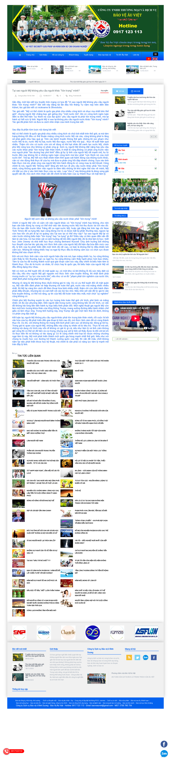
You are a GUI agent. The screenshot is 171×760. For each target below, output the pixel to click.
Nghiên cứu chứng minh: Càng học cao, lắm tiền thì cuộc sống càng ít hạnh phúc (43, 493)
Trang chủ (30, 55)
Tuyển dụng (88, 55)
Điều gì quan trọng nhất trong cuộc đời (43, 411)
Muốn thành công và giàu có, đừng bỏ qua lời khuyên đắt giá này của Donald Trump (91, 393)
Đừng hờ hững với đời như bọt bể (40, 501)
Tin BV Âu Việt (122, 55)
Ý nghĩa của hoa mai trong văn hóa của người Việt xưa (35, 655)
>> (42, 69)
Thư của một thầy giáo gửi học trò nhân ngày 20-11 (76, 82)
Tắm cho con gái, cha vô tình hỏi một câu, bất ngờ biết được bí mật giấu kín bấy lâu (42, 393)
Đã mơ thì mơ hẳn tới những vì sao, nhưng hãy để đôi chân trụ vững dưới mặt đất (42, 403)
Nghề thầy (79, 371)
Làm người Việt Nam (35, 441)
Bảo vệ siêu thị (36, 703)
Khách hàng (74, 55)
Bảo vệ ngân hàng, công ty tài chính (55, 703)
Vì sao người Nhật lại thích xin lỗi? (41, 540)
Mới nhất (137, 91)
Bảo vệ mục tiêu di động (144, 703)
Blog (70, 96)
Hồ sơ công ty (58, 55)
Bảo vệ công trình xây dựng (78, 703)
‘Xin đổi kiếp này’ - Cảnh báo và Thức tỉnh (43, 381)
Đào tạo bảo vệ (104, 55)
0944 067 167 (119, 154)
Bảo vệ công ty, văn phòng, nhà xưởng (109, 67)
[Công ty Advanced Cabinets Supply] (141, 632)
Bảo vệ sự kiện (32, 66)
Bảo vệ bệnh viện (95, 703)
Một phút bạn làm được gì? (86, 401)
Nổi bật (121, 91)
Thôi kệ (78, 491)
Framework (77, 96)
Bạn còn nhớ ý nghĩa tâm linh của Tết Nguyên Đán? (130, 254)
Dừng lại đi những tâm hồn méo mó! (41, 610)
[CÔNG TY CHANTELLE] (44, 632)
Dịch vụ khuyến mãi (49, 700)
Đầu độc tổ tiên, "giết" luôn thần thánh (43, 590)
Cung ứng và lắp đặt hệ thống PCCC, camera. (90, 700)
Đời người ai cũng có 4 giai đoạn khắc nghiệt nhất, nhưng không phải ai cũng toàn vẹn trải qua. (43, 602)
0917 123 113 (119, 172)
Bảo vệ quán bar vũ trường (112, 703)
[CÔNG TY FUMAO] (93, 632)
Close (14, 53)
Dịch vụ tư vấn (112, 700)
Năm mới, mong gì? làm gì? (86, 580)
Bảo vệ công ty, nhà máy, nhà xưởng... (28, 700)
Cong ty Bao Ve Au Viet (26, 96)
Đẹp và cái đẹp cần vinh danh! (39, 510)
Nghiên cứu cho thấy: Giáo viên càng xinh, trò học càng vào (140, 124)
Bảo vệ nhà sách (128, 703)
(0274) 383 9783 (120, 163)
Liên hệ (136, 55)
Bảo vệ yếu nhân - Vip (65, 700)
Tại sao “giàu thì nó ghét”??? (38, 560)
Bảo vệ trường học (22, 703)
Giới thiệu (43, 55)
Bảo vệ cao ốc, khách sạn (140, 700)
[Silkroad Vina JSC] (19, 632)
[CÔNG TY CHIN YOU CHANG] (68, 632)
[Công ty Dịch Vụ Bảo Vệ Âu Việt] (85, 28)
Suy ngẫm (104, 90)
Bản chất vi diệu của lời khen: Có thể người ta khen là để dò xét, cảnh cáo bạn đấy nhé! (90, 593)
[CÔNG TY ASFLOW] (122, 632)
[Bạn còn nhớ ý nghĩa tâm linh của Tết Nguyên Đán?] (135, 236)
